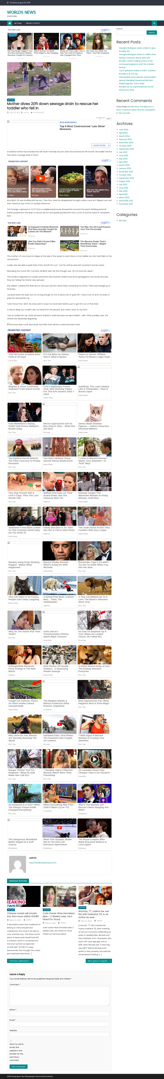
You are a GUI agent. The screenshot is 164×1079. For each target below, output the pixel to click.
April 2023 (123, 162)
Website (13, 1030)
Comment (15, 984)
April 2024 (123, 133)
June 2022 (123, 188)
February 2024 (125, 139)
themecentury (47, 1076)
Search (119, 28)
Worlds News (21, 12)
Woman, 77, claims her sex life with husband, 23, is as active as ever (93, 914)
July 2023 (123, 152)
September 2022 (126, 178)
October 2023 (125, 145)
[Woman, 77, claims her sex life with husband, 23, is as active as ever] (95, 895)
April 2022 (123, 194)
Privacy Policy (33, 23)
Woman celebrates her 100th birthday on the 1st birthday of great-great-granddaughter (21, 961)
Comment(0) (38, 112)
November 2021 (126, 204)
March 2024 (124, 136)
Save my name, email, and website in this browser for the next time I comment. (17, 1052)
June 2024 (123, 129)
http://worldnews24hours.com (43, 862)
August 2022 (124, 181)
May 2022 (123, 191)
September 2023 (126, 149)
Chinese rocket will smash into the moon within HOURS (23, 915)
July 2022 (123, 184)
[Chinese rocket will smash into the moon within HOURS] (24, 896)
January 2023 (125, 168)
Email (13, 1020)
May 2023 (123, 158)
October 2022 (125, 175)
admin (26, 112)
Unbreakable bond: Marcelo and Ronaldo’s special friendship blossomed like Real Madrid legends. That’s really (137, 80)
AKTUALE (18, 23)
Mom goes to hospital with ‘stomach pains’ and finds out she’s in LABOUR (100, 961)
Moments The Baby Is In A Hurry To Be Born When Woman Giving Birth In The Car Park (135, 109)
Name (13, 1009)
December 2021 (126, 200)
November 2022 (126, 171)
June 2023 (123, 155)
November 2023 (126, 142)
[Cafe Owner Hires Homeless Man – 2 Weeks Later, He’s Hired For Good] (59, 896)
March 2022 (124, 197)
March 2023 (124, 165)
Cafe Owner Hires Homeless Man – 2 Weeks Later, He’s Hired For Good (59, 916)
